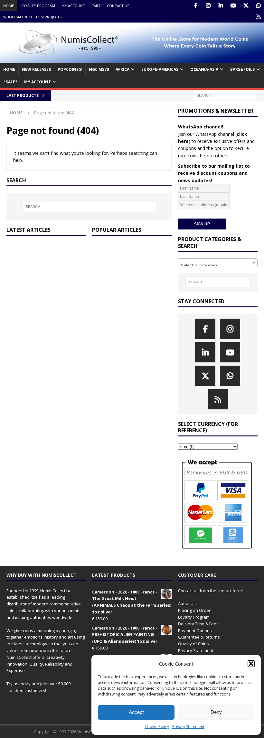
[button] (251, 663)
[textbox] (217, 265)
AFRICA (122, 69)
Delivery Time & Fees (198, 624)
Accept (136, 712)
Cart (95, 5)
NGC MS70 (99, 69)
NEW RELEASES (36, 69)
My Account (73, 5)
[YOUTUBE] (233, 5)
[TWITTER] (245, 5)
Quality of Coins (193, 644)
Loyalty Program (37, 5)
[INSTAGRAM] (208, 5)
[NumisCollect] (132, 59)
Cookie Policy (157, 726)
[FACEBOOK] (195, 5)
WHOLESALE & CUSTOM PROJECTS (32, 16)
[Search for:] (225, 95)
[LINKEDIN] (220, 5)
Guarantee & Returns (199, 637)
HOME (9, 69)
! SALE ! (10, 82)
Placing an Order (194, 610)
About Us (187, 603)
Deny (216, 712)
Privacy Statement (188, 726)
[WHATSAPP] (258, 5)
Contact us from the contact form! (210, 590)
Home (8, 5)
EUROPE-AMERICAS (159, 69)
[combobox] (218, 262)
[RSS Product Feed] (258, 17)
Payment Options (195, 630)
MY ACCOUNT (37, 82)
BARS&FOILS (242, 69)
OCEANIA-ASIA (204, 69)
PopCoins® (70, 69)
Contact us (118, 5)
